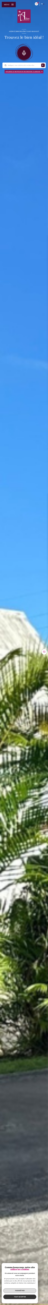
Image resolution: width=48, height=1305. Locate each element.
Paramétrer (20, 1291)
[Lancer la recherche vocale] (24, 53)
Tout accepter (20, 1297)
